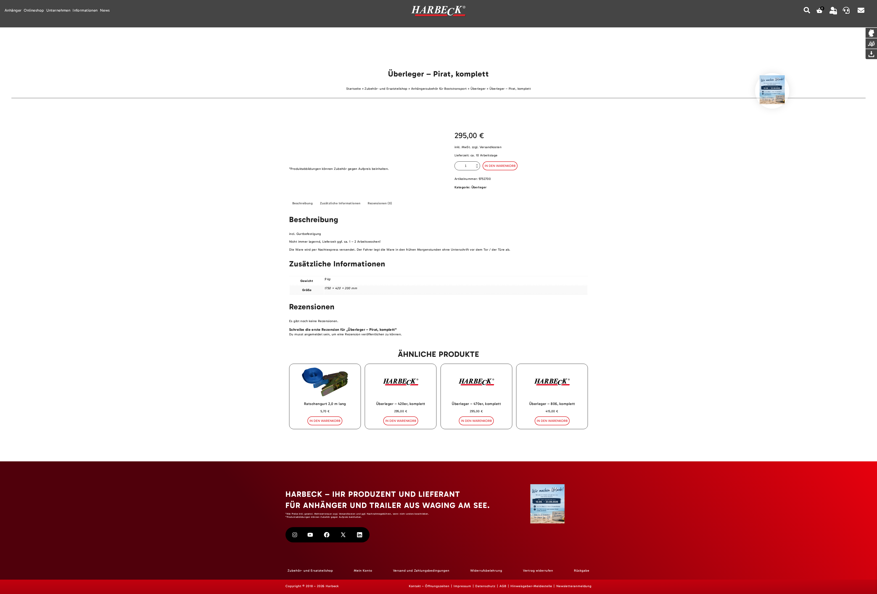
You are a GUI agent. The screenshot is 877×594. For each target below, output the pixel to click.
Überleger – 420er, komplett (400, 404)
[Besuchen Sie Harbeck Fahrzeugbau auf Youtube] (310, 534)
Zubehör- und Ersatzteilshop (386, 89)
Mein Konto (363, 571)
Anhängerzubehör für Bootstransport (439, 89)
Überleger (478, 89)
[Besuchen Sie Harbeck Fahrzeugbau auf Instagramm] (294, 534)
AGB (502, 586)
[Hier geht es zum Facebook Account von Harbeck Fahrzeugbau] (326, 534)
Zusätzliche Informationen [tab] (340, 203)
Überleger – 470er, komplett (476, 404)
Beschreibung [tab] (302, 203)
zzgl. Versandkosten (487, 147)
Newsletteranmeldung (574, 586)
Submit (807, 10)
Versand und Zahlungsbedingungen (421, 571)
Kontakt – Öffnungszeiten (429, 586)
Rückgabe (581, 571)
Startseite (353, 89)
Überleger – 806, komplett (552, 404)
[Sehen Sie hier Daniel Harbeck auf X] (343, 534)
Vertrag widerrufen (538, 571)
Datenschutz (485, 586)
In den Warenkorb (500, 166)
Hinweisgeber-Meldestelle (531, 586)
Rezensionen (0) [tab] (380, 203)
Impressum (462, 586)
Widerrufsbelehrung (486, 571)
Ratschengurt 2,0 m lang (325, 404)
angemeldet (313, 334)
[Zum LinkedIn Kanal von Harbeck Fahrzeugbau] (359, 534)
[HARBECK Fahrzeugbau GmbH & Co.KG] (438, 12)
